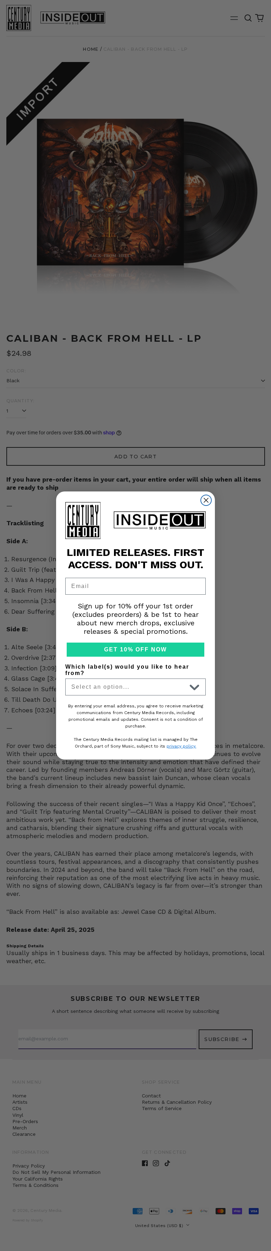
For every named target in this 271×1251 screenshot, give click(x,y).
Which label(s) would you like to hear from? (127, 670)
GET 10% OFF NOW (135, 649)
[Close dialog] (206, 500)
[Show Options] (194, 687)
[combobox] (128, 687)
